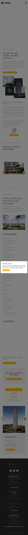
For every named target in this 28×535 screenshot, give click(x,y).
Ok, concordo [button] (6, 270)
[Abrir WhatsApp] (25, 532)
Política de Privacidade (18, 267)
